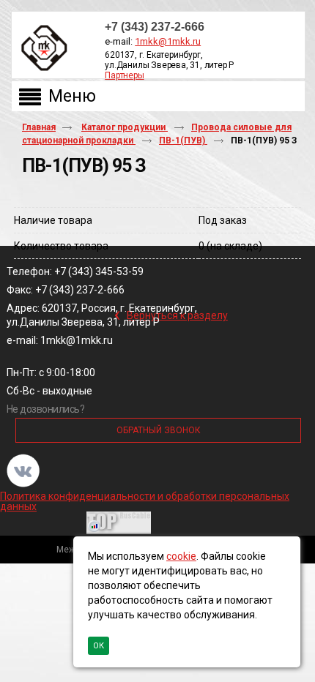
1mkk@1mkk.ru (168, 41)
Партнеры (124, 75)
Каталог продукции (124, 127)
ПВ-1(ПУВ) (183, 140)
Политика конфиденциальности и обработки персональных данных (144, 501)
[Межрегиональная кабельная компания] (41, 48)
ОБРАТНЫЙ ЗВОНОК (158, 430)
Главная (39, 127)
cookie (181, 556)
